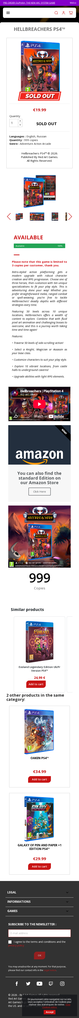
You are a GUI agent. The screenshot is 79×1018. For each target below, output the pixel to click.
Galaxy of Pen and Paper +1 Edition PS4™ (40, 847)
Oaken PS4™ (39, 758)
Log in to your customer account (63, 13)
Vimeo (51, 984)
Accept (49, 1012)
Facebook (17, 984)
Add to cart (36, 684)
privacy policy (16, 945)
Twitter (28, 984)
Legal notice (50, 970)
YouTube (39, 984)
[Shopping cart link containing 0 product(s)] (71, 13)
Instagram (62, 984)
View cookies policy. (56, 1005)
